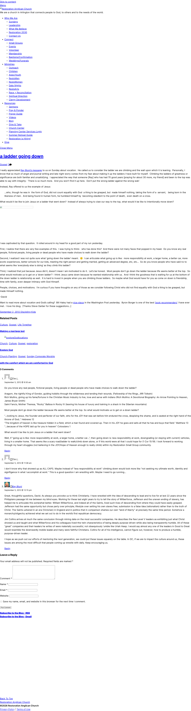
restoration (32, 343)
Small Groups (16, 43)
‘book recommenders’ (166, 302)
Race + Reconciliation (20, 92)
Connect (8, 39)
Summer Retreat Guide (21, 135)
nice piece (78, 302)
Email (3, 590)
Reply (7, 450)
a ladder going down (21, 156)
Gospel (3, 164)
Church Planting (8, 356)
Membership (15, 53)
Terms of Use (23, 709)
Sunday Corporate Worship (41, 356)
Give (6, 142)
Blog (11, 121)
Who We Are (10, 18)
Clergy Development (19, 99)
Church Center (16, 128)
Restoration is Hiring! (20, 138)
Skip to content (8, 1)
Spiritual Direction (18, 96)
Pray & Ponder (16, 110)
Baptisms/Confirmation (20, 57)
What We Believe (18, 28)
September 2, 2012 (10, 312)
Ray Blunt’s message (31, 170)
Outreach (13, 67)
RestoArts (14, 89)
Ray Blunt (17, 486)
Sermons (13, 106)
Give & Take (15, 124)
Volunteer (14, 50)
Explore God (6, 350)
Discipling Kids (28, 312)
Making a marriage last (12, 331)
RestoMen (14, 78)
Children (13, 71)
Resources (9, 103)
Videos (12, 117)
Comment (6, 578)
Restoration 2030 (18, 32)
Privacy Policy (7, 709)
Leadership (14, 25)
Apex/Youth (15, 75)
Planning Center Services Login (25, 131)
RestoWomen (16, 82)
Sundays (13, 21)
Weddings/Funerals (19, 60)
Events (12, 46)
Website (4, 595)
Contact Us (15, 36)
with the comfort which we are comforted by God (26, 363)
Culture (4, 324)
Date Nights (15, 85)
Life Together (25, 324)
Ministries (9, 64)
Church (4, 343)
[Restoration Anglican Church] (16, 9)
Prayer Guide (15, 113)
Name (4, 584)
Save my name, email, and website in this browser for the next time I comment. (44, 601)
